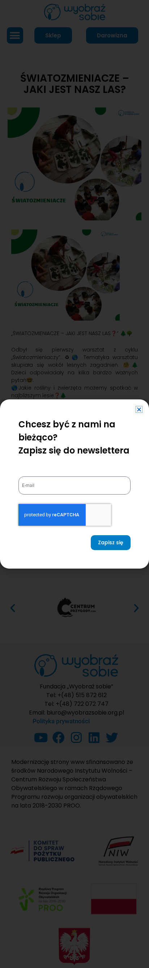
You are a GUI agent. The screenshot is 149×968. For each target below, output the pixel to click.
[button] (139, 409)
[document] (74, 484)
